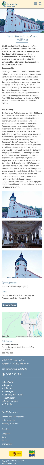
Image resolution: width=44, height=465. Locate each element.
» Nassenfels (8, 391)
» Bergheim (7, 382)
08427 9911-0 (14, 374)
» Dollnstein (7, 388)
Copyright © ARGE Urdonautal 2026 (13, 461)
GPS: (11, 353)
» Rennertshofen (10, 401)
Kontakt (5, 440)
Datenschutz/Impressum (9, 463)
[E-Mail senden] (3, 353)
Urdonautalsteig (8, 420)
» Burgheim (7, 385)
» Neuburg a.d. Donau (12, 394)
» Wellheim (7, 404)
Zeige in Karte (9, 305)
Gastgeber (6, 434)
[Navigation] (35, 3)
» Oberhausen (8, 398)
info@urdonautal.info (16, 369)
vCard (7, 353)
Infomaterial (7, 444)
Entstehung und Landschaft (13, 417)
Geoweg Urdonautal (10, 423)
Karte (4, 437)
